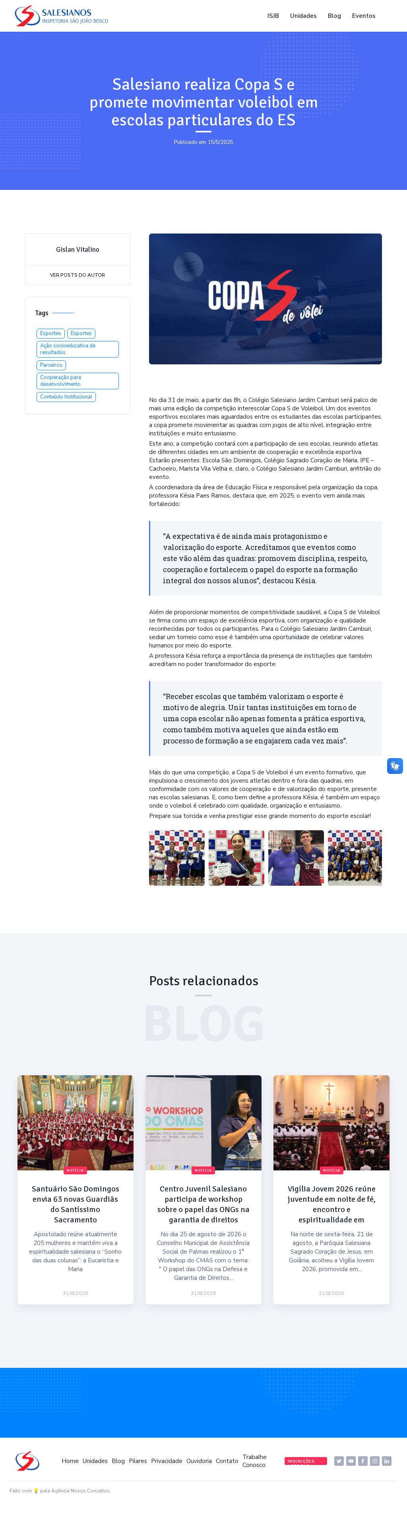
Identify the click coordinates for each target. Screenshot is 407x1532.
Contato (227, 1461)
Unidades (303, 16)
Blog (334, 16)
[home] (63, 16)
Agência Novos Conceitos (80, 1491)
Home (70, 1461)
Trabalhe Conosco (254, 1461)
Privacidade (166, 1461)
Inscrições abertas (301, 1462)
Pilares (138, 1461)
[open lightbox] (177, 858)
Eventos (364, 16)
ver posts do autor (77, 275)
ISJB (273, 16)
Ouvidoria (199, 1461)
